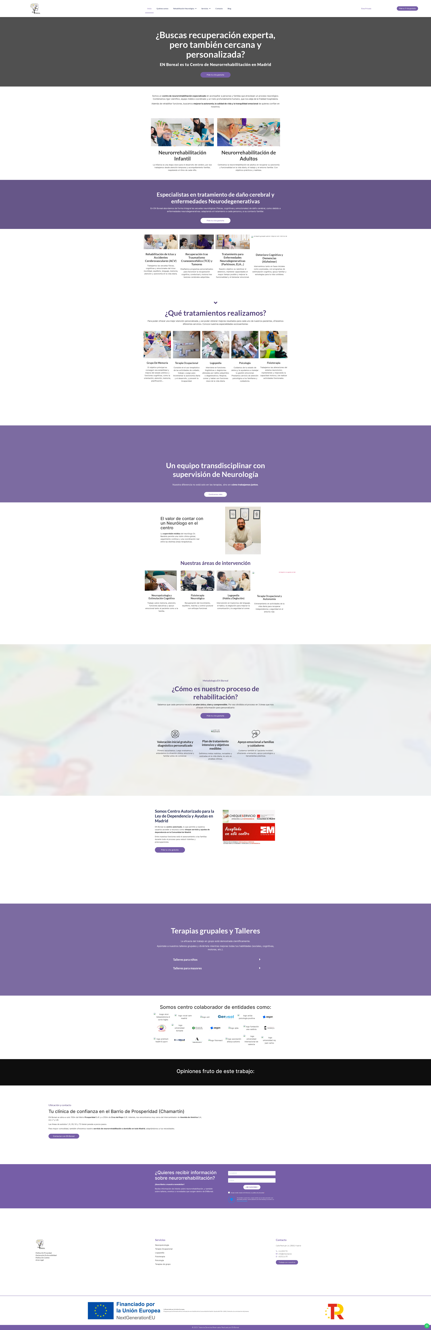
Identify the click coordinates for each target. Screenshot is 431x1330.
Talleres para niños (185, 959)
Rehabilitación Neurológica (183, 8)
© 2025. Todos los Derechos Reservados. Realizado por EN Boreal (215, 1327)
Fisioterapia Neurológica (198, 597)
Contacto (219, 8)
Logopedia (215, 362)
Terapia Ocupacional (186, 362)
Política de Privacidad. (242, 1201)
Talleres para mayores (187, 968)
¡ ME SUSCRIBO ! (251, 1187)
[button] (216, 959)
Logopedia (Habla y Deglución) (233, 597)
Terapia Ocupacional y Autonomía (269, 597)
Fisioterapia (273, 362)
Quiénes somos (162, 8)
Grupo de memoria (157, 362)
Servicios (204, 8)
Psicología (245, 362)
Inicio (149, 8)
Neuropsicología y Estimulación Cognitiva (162, 597)
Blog (229, 8)
